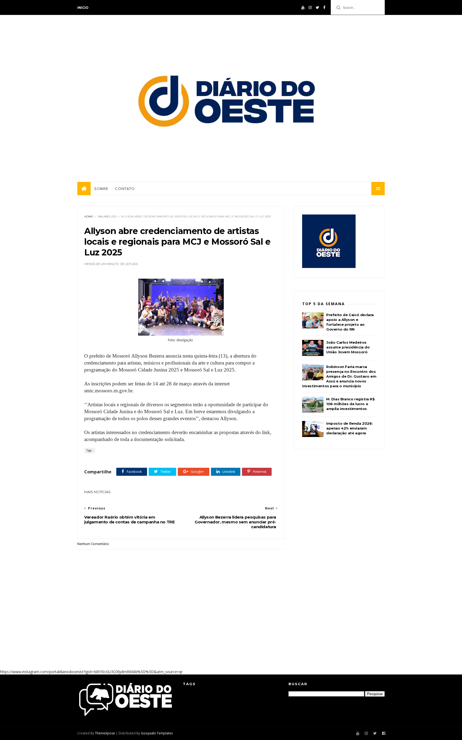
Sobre (101, 188)
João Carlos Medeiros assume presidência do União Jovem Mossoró (348, 347)
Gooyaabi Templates (157, 733)
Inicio (82, 8)
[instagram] (310, 7)
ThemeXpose (105, 733)
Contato (125, 188)
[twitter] (317, 7)
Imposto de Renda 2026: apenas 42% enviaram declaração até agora (349, 428)
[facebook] (324, 7)
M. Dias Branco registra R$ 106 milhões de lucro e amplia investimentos (350, 404)
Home (88, 216)
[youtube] (303, 7)
